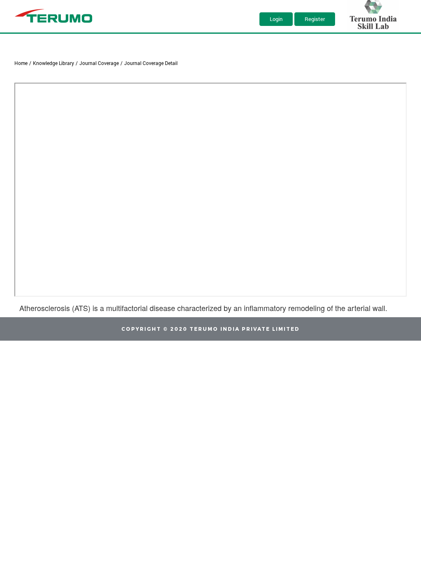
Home (21, 63)
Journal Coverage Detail (151, 63)
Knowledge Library (53, 63)
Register (315, 19)
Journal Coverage (99, 63)
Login (276, 19)
